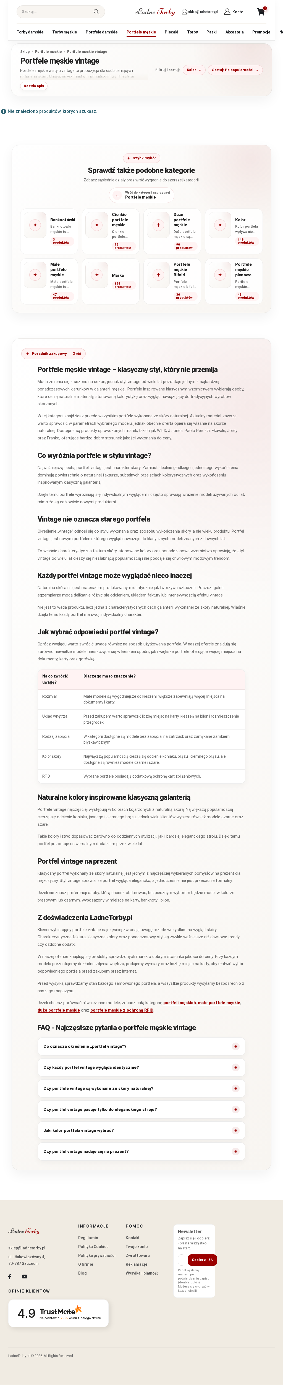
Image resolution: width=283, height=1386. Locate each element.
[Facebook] (9, 1276)
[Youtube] (24, 1276)
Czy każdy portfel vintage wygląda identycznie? (91, 1067)
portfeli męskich (179, 1002)
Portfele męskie (141, 32)
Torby (192, 32)
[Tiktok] (39, 1276)
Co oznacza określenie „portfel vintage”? (85, 1046)
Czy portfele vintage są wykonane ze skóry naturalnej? (98, 1088)
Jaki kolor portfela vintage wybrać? (78, 1130)
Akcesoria (235, 32)
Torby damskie (30, 32)
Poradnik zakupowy (49, 353)
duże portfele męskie (59, 1010)
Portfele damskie (101, 32)
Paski (211, 32)
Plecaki (171, 32)
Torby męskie (64, 32)
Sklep (25, 52)
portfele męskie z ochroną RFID (121, 1010)
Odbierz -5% (202, 1260)
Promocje (261, 32)
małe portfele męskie (219, 1002)
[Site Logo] (155, 11)
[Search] (96, 12)
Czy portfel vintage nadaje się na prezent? (86, 1151)
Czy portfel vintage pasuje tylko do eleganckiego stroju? (100, 1109)
